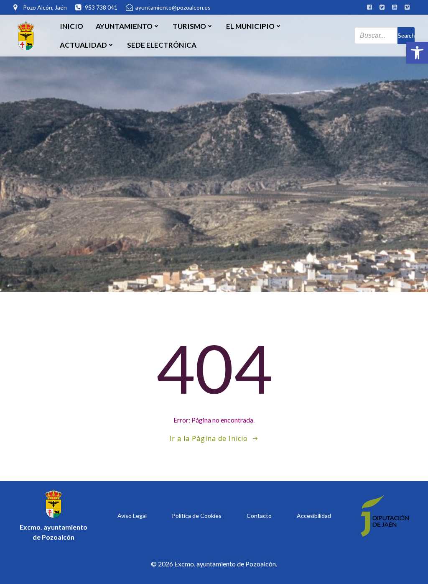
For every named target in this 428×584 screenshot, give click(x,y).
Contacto (259, 515)
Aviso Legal (132, 515)
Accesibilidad (314, 515)
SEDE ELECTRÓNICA (161, 45)
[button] (417, 53)
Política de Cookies (197, 515)
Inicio (71, 26)
